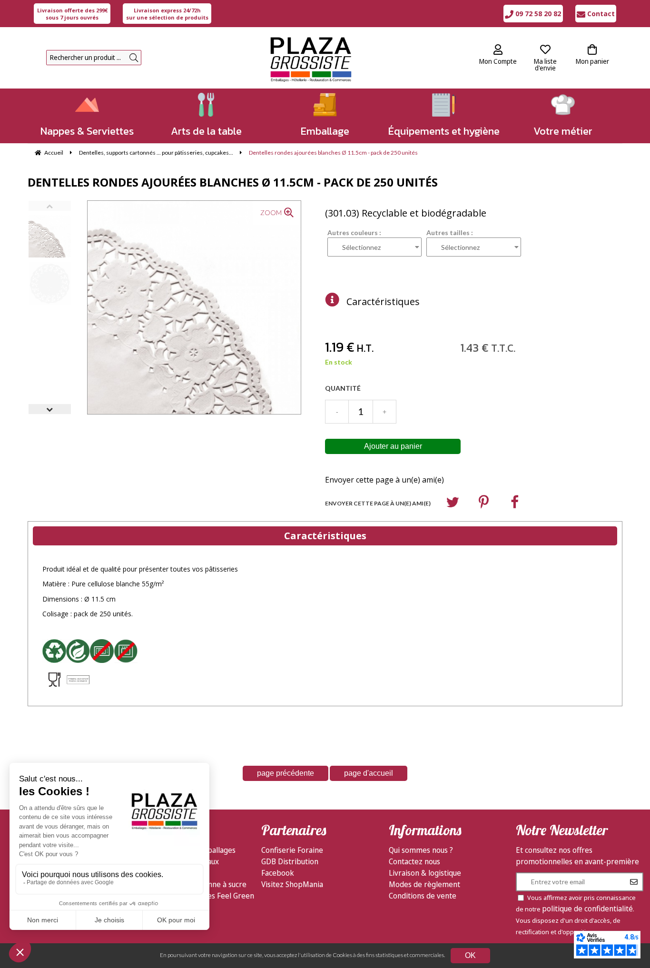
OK (470, 955)
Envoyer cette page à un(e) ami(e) (384, 479)
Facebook (277, 873)
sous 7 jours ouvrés (72, 14)
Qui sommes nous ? (421, 850)
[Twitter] (452, 504)
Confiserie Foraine (292, 850)
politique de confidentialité (587, 908)
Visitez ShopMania (292, 884)
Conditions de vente (422, 895)
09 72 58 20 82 (537, 13)
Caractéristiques (383, 301)
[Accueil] (310, 58)
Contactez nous (414, 861)
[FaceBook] (515, 504)
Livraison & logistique (425, 873)
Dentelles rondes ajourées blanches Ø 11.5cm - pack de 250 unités (233, 182)
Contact (600, 13)
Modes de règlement (424, 884)
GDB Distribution (289, 861)
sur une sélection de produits (167, 14)
